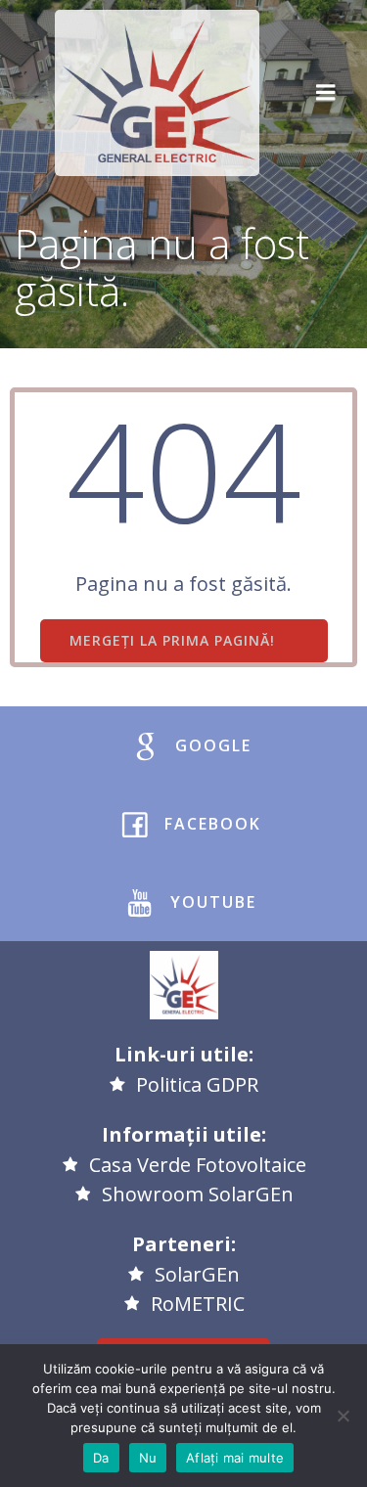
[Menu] (326, 93)
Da (101, 1457)
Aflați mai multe (235, 1457)
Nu (148, 1457)
